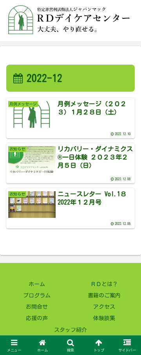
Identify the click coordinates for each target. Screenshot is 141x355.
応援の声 (37, 318)
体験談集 (104, 318)
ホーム (37, 284)
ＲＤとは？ (104, 284)
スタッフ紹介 (70, 330)
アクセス (104, 307)
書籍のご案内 (104, 295)
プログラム (37, 295)
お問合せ (37, 307)
